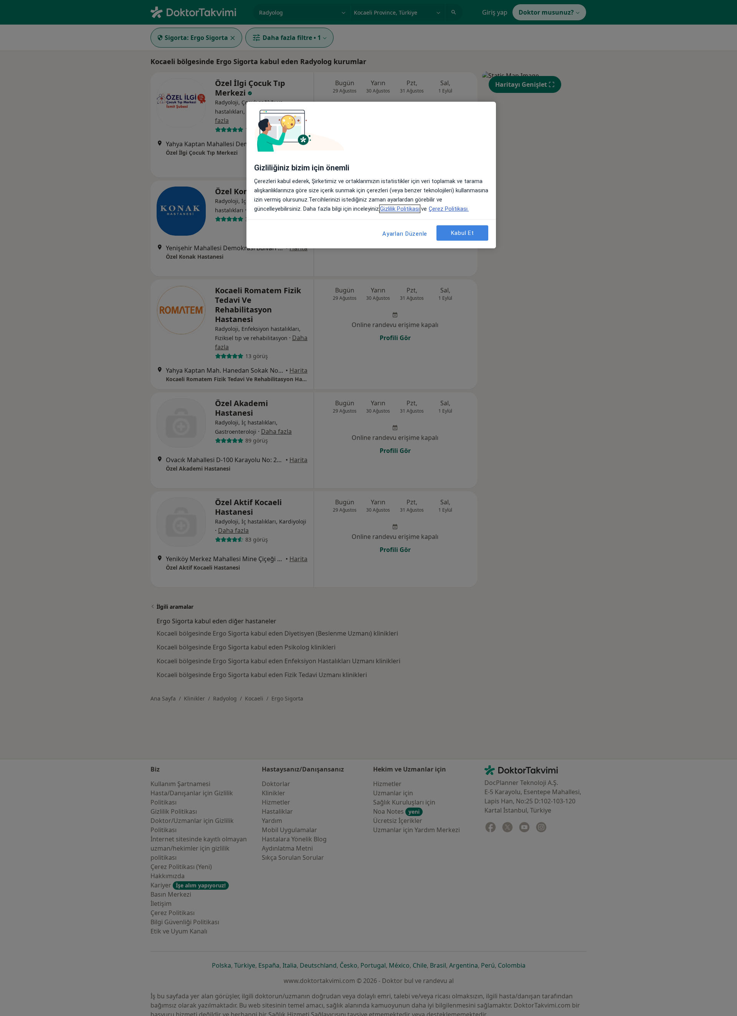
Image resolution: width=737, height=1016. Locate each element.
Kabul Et (462, 232)
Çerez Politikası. (449, 208)
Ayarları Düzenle (404, 233)
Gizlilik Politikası (400, 208)
